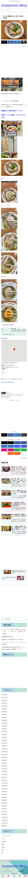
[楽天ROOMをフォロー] (7, 449)
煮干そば (4, 397)
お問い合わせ (14, 873)
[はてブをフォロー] (7, 446)
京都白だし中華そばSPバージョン (9, 394)
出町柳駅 (20, 379)
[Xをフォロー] (7, 442)
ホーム (7, 869)
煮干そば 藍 (4, 338)
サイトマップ (21, 869)
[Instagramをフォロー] (20, 446)
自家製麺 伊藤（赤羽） (7, 636)
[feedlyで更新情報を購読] (20, 449)
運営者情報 (20, 871)
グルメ (4, 392)
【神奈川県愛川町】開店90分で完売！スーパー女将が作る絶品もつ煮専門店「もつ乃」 (14, 648)
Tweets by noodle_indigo (7, 382)
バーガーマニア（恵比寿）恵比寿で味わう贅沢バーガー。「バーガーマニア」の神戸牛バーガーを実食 (14, 631)
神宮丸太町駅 (14, 379)
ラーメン (9, 379)
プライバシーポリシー (7, 871)
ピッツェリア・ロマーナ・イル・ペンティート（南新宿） (14, 643)
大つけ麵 (20, 394)
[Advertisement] (14, 62)
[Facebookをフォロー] (20, 442)
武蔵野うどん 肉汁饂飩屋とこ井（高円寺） (13, 639)
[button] (24, 42)
